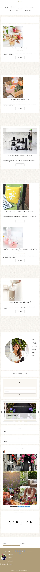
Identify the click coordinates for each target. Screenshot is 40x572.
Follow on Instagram (24, 506)
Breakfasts (16, 304)
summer (25, 101)
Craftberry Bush (20, 9)
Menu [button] (21, 1)
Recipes (21, 50)
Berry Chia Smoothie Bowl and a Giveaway (20, 155)
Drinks (18, 50)
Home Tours (18, 101)
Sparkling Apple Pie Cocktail (20, 48)
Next (38, 412)
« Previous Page (13, 316)
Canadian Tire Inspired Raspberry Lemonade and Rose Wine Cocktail (20, 250)
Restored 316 (26, 570)
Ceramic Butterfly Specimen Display (16, 415)
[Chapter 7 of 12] (11, 479)
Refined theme (20, 570)
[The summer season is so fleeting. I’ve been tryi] (11, 496)
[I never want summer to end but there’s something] (28, 462)
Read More (20, 57)
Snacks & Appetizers (23, 214)
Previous (1, 412)
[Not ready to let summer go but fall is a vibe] (11, 462)
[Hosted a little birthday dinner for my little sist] (28, 496)
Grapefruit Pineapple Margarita (20, 99)
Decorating (17, 253)
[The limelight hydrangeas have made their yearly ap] (28, 479)
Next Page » (27, 316)
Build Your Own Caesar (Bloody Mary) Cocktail (20, 211)
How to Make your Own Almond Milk (20, 302)
